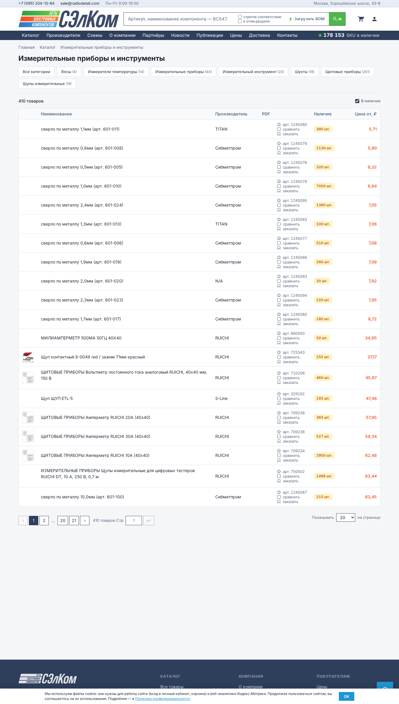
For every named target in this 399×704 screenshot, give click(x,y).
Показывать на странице (346, 517)
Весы (69, 71)
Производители (63, 35)
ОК (346, 696)
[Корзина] (361, 19)
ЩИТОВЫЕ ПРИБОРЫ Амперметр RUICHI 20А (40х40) (95, 417)
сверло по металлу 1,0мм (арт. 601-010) (81, 185)
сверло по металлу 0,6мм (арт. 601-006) (82, 242)
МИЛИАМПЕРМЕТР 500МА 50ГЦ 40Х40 (81, 337)
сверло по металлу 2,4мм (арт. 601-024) (82, 204)
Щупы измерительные (47, 83)
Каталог (30, 35)
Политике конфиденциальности (162, 698)
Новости (180, 35)
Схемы (94, 35)
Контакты (287, 35)
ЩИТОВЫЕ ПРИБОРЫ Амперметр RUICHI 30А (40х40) (95, 436)
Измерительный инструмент (253, 71)
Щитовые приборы (347, 71)
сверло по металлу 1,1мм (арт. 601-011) (80, 128)
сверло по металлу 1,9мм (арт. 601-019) (81, 261)
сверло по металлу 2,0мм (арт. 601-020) (82, 280)
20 (62, 520)
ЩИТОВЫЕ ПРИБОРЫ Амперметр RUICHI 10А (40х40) (95, 455)
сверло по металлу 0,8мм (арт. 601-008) (82, 147)
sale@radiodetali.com (80, 3)
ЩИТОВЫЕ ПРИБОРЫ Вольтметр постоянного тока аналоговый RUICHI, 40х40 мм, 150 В (124, 375)
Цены (236, 35)
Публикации (210, 35)
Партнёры (153, 35)
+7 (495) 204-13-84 (36, 3)
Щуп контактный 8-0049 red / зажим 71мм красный (93, 356)
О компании (122, 35)
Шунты (304, 71)
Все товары (171, 686)
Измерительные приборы (183, 71)
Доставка (259, 35)
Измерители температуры (116, 71)
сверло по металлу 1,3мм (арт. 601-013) (81, 223)
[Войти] (374, 19)
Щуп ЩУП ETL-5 (57, 398)
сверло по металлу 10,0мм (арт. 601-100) (82, 496)
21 (74, 520)
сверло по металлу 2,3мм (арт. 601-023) (82, 299)
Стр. (120, 520)
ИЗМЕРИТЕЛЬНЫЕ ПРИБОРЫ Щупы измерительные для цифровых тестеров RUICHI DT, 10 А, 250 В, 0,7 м (118, 473)
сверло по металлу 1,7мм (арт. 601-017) (81, 318)
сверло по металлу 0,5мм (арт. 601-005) (82, 166)
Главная (26, 47)
